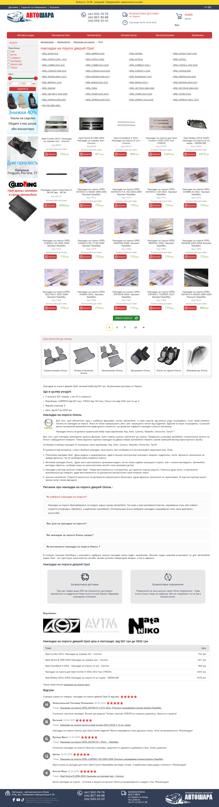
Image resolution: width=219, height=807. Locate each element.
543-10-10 (98, 20)
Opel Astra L (179, 59)
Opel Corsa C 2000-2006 (185, 65)
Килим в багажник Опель (83, 371)
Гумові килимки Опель (55, 370)
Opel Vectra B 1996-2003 (185, 88)
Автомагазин (47, 42)
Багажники (197, 35)
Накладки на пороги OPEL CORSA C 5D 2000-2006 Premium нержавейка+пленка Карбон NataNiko (111, 759)
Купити (52, 154)
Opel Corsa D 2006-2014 (54, 71)
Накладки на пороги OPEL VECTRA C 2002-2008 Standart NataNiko (56, 294)
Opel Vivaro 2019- (182, 94)
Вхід (177, 25)
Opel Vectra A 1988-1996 (141, 88)
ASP (12, 51)
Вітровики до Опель (197, 370)
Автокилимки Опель (112, 370)
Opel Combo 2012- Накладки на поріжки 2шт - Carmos (57, 139)
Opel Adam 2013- (50, 54)
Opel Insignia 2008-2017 (98, 77)
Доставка (13, 7)
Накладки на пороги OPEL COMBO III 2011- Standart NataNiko (196, 192)
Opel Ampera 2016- (95, 54)
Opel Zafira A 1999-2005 (54, 100)
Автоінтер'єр (94, 35)
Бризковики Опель (140, 370)
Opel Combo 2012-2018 (97, 65)
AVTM (13, 55)
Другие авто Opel (51, 105)
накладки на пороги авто (77, 684)
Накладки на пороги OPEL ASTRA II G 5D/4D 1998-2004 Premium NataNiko (196, 294)
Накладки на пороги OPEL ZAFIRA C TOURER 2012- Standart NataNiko (161, 294)
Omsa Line (16, 64)
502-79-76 (98, 14)
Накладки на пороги (84, 42)
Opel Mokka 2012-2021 (97, 82)
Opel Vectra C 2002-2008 (54, 94)
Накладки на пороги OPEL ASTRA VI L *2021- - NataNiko (89, 742)
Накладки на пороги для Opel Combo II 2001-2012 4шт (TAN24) (161, 140)
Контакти (54, 7)
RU (209, 7)
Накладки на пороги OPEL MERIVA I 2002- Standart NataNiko (161, 243)
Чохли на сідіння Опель (168, 370)
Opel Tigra (91, 88)
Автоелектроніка (165, 35)
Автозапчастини (61, 35)
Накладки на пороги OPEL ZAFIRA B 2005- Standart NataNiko (126, 294)
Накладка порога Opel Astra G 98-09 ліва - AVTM (56, 191)
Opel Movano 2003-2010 (185, 82)
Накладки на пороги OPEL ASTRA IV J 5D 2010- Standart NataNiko (161, 192)
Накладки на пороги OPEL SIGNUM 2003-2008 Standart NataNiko (196, 243)
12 (135, 327)
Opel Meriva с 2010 (52, 82)
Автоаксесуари (25, 35)
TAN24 (13, 67)
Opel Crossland (182, 71)
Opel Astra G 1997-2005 (185, 54)
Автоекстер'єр (129, 35)
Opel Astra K (136, 59)
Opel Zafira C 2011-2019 (141, 100)
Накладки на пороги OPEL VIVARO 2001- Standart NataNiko (91, 294)
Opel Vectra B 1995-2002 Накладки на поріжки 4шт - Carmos (91, 140)
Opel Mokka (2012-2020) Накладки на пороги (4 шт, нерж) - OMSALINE (196, 140)
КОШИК (189, 14)
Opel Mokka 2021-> (138, 82)
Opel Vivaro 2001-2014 (97, 94)
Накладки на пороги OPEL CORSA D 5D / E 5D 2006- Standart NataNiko (91, 243)
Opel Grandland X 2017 (54, 77)
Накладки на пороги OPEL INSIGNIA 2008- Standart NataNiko (126, 243)
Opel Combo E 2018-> (140, 65)
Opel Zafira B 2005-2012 (98, 100)
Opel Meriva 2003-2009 (184, 77)
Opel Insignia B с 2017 (140, 77)
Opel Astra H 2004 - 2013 (54, 59)
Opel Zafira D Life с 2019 (186, 100)
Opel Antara (136, 54)
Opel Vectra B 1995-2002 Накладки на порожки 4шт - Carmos (92, 776)
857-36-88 (98, 17)
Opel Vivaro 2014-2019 (140, 94)
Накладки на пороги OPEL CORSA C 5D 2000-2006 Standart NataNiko (56, 243)
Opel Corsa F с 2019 (139, 71)
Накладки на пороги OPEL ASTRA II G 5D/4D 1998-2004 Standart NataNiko (91, 192)
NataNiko (15, 61)
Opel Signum (48, 88)
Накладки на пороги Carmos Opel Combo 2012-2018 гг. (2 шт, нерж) (95, 725)
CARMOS (15, 58)
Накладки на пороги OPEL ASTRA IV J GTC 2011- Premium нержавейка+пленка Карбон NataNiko (110, 708)
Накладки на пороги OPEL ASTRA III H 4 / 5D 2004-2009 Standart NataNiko (126, 192)
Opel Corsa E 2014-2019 (98, 71)
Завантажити (123, 318)
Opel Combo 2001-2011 (53, 65)
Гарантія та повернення (33, 7)
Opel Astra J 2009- (95, 59)
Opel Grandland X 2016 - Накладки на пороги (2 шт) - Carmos (126, 140)
